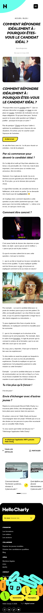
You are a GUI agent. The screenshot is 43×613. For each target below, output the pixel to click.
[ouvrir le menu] (35, 6)
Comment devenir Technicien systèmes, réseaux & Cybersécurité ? (13, 485)
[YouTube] (19, 610)
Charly (17, 125)
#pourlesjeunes (21, 48)
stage (29, 110)
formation (16, 338)
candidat (22, 108)
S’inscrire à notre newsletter (13, 580)
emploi (21, 110)
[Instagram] (5, 610)
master (11, 113)
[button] (19, 493)
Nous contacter (8, 576)
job (21, 266)
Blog (25, 18)
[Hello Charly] (5, 6)
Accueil (18, 18)
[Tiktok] (14, 610)
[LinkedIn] (9, 610)
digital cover (29, 603)
